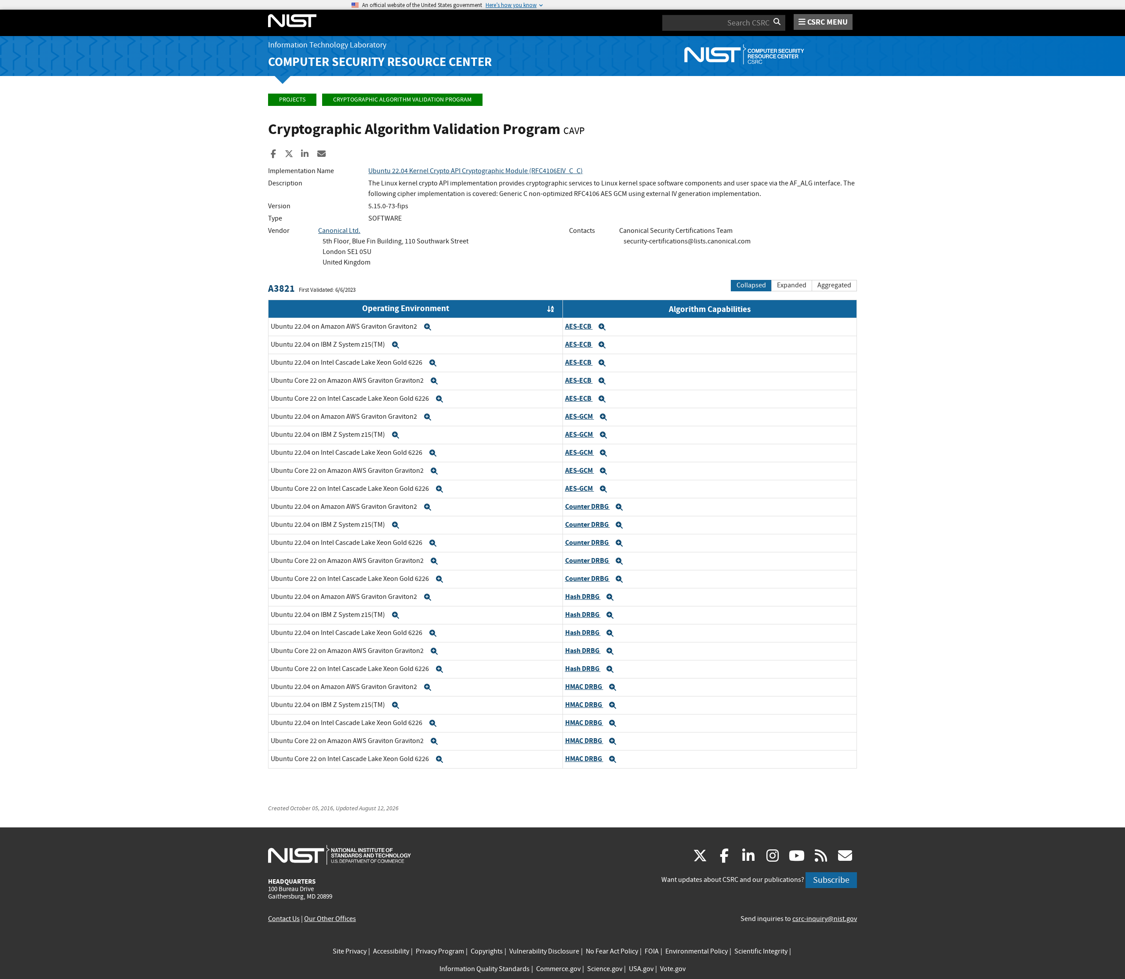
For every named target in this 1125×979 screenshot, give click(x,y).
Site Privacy (350, 951)
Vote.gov (673, 968)
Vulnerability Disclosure (544, 951)
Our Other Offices (330, 918)
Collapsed (751, 285)
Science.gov (604, 968)
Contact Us (284, 918)
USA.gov (641, 968)
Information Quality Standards (484, 968)
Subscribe (831, 879)
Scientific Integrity (761, 951)
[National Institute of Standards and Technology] (339, 854)
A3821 (281, 288)
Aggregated (834, 285)
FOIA (652, 951)
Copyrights (487, 951)
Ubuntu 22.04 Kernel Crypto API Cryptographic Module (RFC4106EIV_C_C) (475, 171)
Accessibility (391, 951)
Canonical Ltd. (339, 230)
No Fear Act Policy (612, 951)
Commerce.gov (558, 968)
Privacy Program (440, 951)
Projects (292, 99)
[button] (427, 327)
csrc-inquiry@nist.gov (824, 918)
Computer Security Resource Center (380, 62)
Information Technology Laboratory (327, 45)
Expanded (791, 285)
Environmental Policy (696, 951)
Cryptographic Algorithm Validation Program (402, 99)
